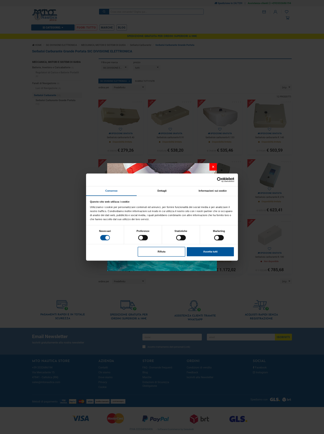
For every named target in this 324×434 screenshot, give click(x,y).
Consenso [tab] (111, 190)
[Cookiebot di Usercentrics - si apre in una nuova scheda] (219, 179)
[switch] (143, 237)
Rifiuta (161, 251)
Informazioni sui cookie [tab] (212, 190)
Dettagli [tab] (162, 190)
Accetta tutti (210, 251)
